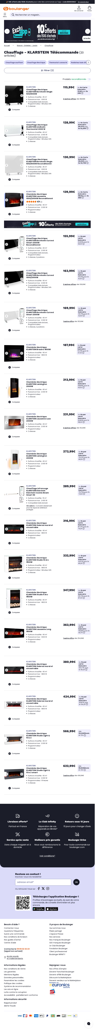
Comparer (16, 110)
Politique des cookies (13, 983)
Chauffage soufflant (14, 62)
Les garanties (10, 971)
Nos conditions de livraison (15, 937)
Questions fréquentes (13, 931)
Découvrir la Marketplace (60, 977)
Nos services (54, 937)
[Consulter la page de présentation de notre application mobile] (39, 909)
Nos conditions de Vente (15, 968)
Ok (76, 882)
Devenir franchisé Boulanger (61, 971)
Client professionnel (58, 951)
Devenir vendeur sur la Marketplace (65, 980)
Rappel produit (10, 1003)
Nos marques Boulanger (59, 939)
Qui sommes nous (57, 928)
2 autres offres (69, 99)
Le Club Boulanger (57, 945)
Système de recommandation (17, 986)
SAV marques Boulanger (59, 942)
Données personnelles (13, 977)
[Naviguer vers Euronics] (70, 985)
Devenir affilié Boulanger (60, 974)
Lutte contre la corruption (15, 992)
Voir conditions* (47, 855)
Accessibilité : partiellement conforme (21, 995)
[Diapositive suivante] (88, 62)
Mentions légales (11, 974)
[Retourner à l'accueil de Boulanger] (16, 9)
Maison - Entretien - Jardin (27, 45)
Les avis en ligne (11, 989)
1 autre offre (68, 321)
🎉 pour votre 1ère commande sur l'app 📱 (47, 2)
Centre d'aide (10, 942)
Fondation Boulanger (58, 948)
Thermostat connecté (58, 62)
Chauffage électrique (36, 62)
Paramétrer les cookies (14, 980)
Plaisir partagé (55, 931)
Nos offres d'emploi (57, 968)
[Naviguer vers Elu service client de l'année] (70, 992)
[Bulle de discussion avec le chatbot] (89, 1024)
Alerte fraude (10, 1006)
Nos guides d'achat (12, 939)
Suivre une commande (14, 934)
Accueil (7, 45)
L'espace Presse (56, 934)
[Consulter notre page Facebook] (38, 889)
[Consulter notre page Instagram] (47, 889)
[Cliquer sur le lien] (48, 31)
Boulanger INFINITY (57, 954)
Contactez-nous (11, 928)
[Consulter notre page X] (43, 889)
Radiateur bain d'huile (80, 62)
